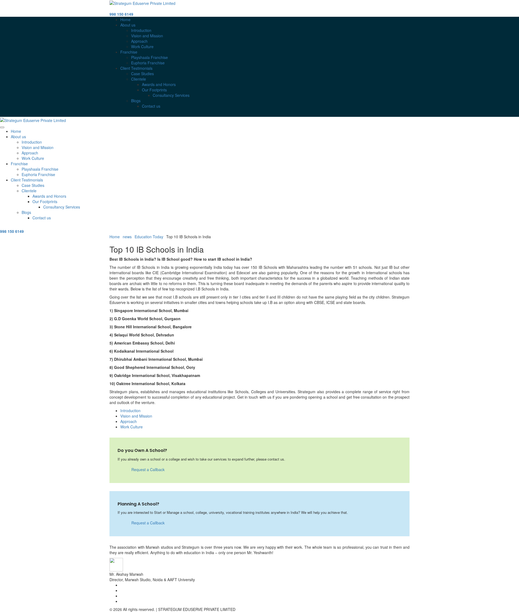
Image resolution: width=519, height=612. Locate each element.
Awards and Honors (159, 84)
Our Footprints (154, 89)
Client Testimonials (136, 68)
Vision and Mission (147, 35)
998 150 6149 (121, 14)
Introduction (141, 30)
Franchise (128, 52)
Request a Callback (147, 469)
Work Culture (142, 46)
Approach (139, 41)
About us (127, 25)
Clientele (138, 79)
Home (125, 19)
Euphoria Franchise (148, 62)
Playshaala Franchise (149, 57)
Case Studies (142, 73)
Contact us (151, 106)
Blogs (136, 100)
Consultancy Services (171, 95)
